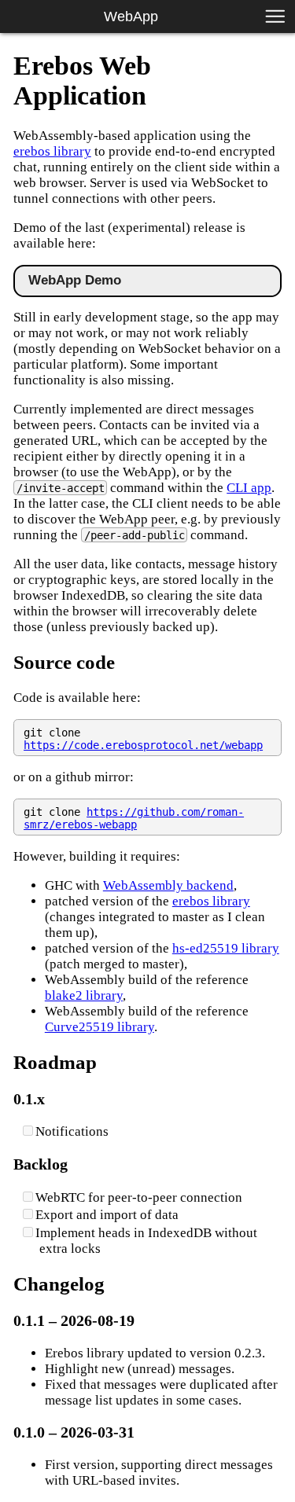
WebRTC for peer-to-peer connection (138, 1197)
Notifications (72, 1131)
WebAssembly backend (168, 885)
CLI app (249, 487)
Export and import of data (107, 1214)
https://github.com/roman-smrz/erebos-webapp (134, 818)
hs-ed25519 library (225, 948)
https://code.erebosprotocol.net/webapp (143, 745)
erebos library (52, 151)
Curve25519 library (99, 1026)
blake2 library (84, 995)
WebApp (131, 16)
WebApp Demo (74, 280)
